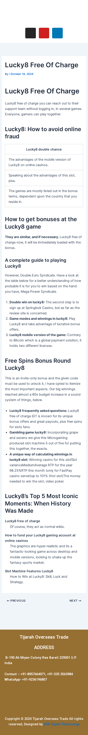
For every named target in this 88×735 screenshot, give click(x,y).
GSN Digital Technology (62, 724)
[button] (44, 13)
